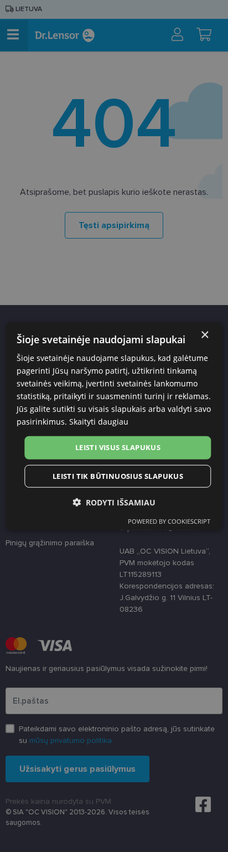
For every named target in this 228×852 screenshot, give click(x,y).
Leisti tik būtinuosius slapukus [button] (118, 476)
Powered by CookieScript (169, 521)
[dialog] (114, 426)
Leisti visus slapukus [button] (117, 447)
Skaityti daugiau (98, 421)
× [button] (204, 335)
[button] (114, 502)
